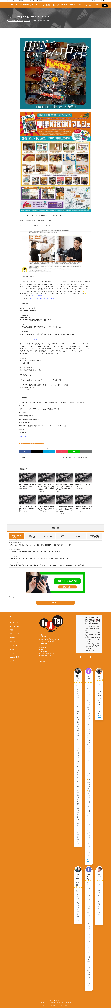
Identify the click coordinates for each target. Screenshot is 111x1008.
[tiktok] (99, 1)
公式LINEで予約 (44, 1003)
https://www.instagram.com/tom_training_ (42, 298)
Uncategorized (12, 20)
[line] (101, 1)
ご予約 (12, 661)
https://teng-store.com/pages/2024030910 (33, 339)
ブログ (12, 653)
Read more (88, 860)
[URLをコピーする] (86, 451)
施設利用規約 (68, 1003)
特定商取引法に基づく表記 (56, 1003)
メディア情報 (20, 20)
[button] (25, 451)
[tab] (16, 536)
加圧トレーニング (15, 634)
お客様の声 (13, 645)
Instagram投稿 (14, 657)
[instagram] (97, 1)
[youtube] (103, 1)
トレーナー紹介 (15, 626)
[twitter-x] (95, 1)
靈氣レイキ (13, 641)
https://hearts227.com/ (38, 296)
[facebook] (93, 1)
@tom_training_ (92, 617)
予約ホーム (22, 436)
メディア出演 (27, 20)
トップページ (14, 622)
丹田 (11, 630)
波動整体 (12, 637)
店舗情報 (12, 649)
